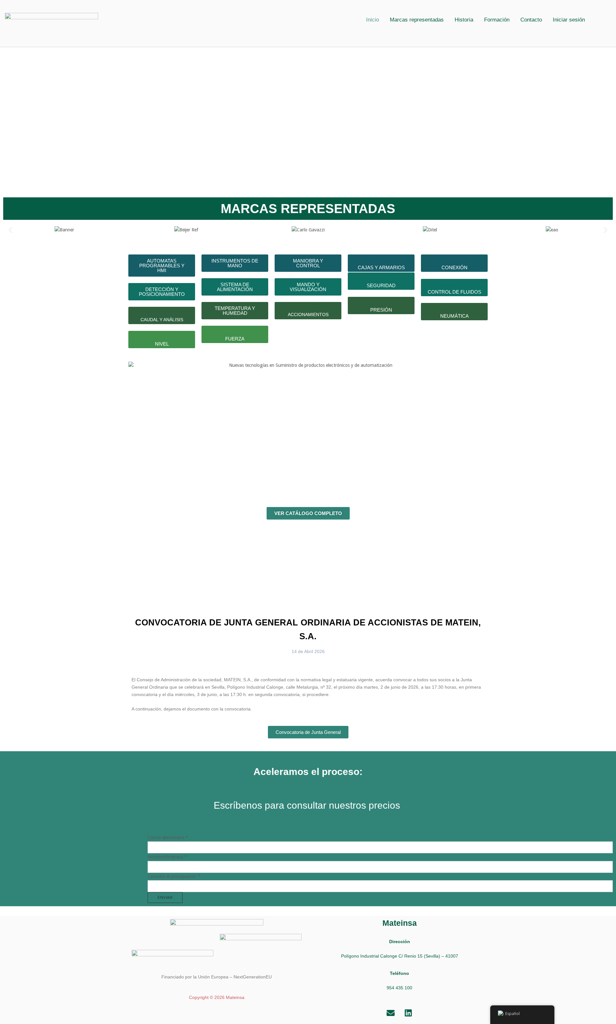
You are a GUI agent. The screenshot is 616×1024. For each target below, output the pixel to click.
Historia (464, 20)
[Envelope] (391, 1013)
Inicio (372, 20)
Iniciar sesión (569, 20)
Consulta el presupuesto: (174, 876)
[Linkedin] (408, 1013)
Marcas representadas (417, 20)
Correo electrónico (168, 837)
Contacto (531, 20)
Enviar (165, 897)
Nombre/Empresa (167, 856)
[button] (570, 19)
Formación (496, 20)
